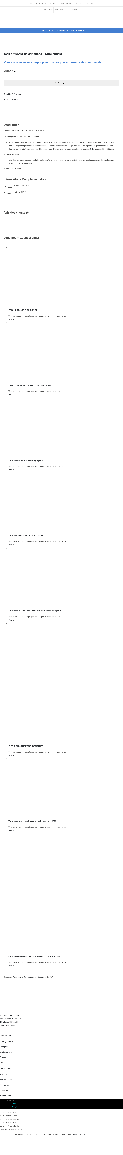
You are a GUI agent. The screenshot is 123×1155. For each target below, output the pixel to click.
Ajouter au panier (61, 83)
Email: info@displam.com (10, 1025)
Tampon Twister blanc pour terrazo (26, 535)
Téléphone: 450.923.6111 (9, 1022)
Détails (11, 319)
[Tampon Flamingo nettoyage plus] (63, 426)
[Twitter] (6, 1029)
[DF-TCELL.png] (61, 45)
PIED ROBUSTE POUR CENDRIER (25, 746)
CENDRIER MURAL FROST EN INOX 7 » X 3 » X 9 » (34, 956)
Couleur (7, 71)
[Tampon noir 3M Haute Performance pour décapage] (63, 576)
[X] (106, 108)
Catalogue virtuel (6, 1041)
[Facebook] (102, 108)
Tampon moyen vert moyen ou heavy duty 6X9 (32, 821)
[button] (61, 94)
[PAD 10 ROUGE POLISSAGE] (63, 276)
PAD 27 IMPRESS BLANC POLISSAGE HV (29, 385)
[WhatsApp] (110, 108)
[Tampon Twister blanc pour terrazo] (63, 501)
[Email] (117, 108)
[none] (64, 1104)
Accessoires (18, 977)
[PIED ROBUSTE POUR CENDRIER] (63, 682)
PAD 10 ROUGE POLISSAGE (23, 310)
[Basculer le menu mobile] (118, 17)
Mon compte (5, 1074)
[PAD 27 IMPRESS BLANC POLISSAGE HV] (63, 351)
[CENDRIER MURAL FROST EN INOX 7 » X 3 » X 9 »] (63, 892)
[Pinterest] (114, 108)
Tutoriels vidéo (5, 1095)
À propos (3, 1057)
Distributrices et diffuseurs (34, 977)
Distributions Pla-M (77, 1134)
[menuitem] (9, 1100)
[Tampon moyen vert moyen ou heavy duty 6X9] (63, 787)
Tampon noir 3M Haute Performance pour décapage (34, 610)
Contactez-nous (6, 1052)
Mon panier (4, 1085)
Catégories (4, 1047)
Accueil (41, 30)
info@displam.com (86, 3)
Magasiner (49, 30)
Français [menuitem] (10, 1100)
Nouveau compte (6, 1080)
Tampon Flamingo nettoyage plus (25, 460)
